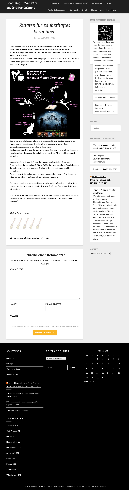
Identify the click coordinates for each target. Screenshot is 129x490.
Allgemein (10, 425)
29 (97, 377)
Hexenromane (12, 447)
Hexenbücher (11, 442)
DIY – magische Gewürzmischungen (20, 402)
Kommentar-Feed (13, 369)
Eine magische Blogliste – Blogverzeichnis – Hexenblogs (93, 10)
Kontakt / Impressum (56, 10)
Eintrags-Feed (12, 363)
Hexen (9, 436)
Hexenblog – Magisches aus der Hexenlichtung (21, 5)
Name (13, 304)
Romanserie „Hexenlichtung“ (76, 3)
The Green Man (99, 169)
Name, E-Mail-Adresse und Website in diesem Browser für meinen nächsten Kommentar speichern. (46, 326)
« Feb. (86, 381)
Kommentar (17, 269)
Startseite (54, 3)
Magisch (9, 464)
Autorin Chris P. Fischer (101, 3)
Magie (8, 458)
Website (14, 316)
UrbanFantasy (11, 475)
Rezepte (9, 469)
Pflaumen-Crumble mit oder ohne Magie (22, 393)
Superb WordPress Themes (95, 486)
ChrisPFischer (11, 431)
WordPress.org (12, 374)
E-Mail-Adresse (53, 304)
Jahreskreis (10, 453)
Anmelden (10, 358)
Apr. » (92, 381)
